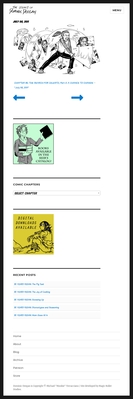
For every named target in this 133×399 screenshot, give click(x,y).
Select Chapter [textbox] (26, 193)
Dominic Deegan (21, 386)
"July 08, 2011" (21, 87)
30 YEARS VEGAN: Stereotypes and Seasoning (36, 307)
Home (17, 336)
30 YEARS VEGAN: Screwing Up (29, 299)
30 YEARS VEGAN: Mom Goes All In (31, 315)
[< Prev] (19, 102)
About (17, 344)
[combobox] (57, 193)
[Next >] (77, 102)
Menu (117, 10)
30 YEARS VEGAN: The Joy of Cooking (32, 292)
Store (16, 375)
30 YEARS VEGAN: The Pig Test (29, 284)
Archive (18, 359)
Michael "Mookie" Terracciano (63, 386)
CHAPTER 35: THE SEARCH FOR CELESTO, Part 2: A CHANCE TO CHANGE (53, 82)
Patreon (18, 367)
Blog (16, 352)
